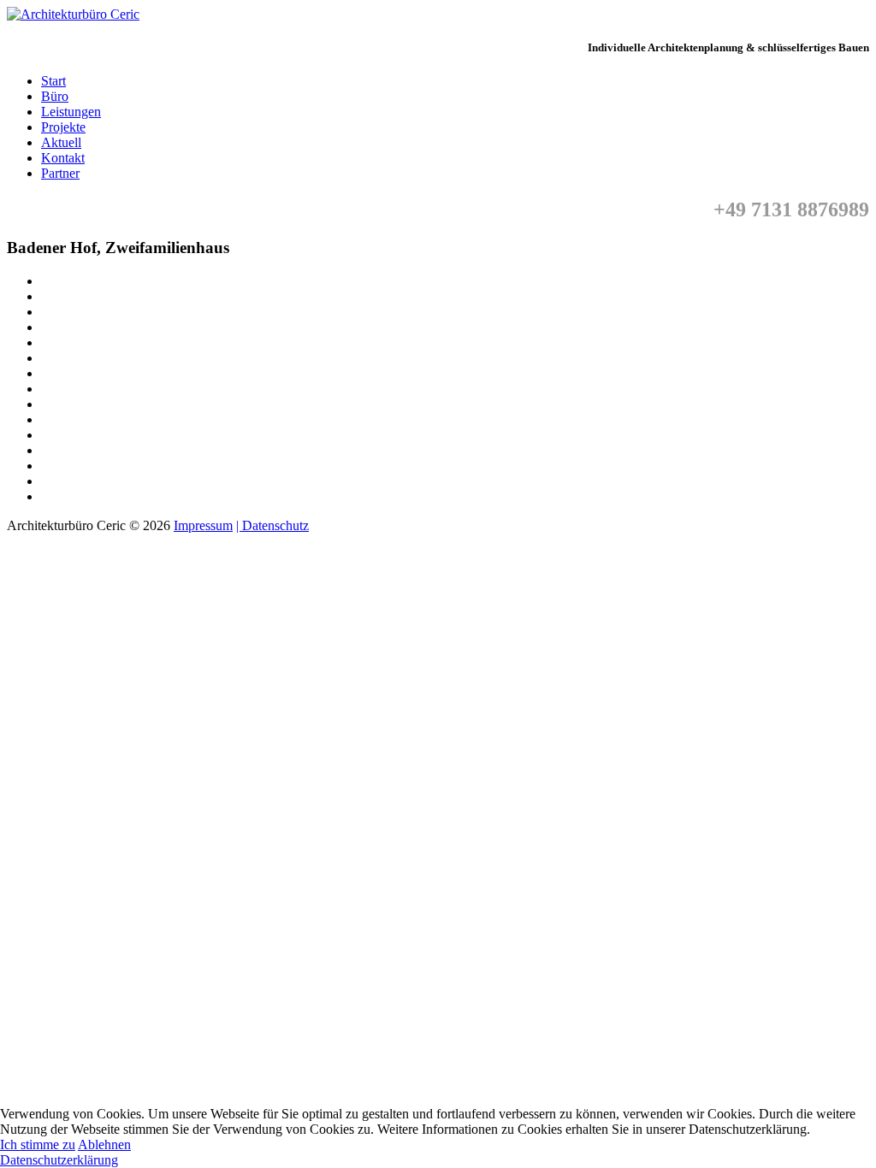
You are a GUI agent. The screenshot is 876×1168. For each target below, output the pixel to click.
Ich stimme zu (37, 1144)
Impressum (203, 525)
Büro (54, 96)
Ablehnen (104, 1144)
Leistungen (71, 111)
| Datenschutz (272, 525)
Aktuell (61, 142)
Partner (60, 173)
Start (53, 81)
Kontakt (63, 157)
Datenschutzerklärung (59, 1160)
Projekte (63, 127)
